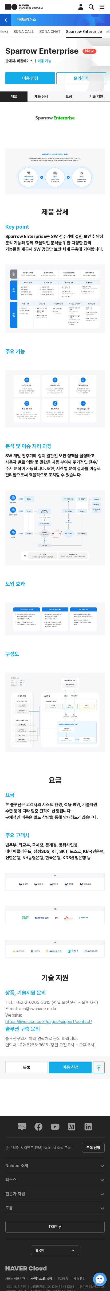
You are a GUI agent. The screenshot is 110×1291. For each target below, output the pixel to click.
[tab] (55, 1165)
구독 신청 (93, 1148)
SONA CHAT (50, 31)
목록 (26, 1067)
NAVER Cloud (26, 1268)
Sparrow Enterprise (84, 31)
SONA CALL (23, 31)
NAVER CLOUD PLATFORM (24, 7)
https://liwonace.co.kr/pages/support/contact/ (48, 1021)
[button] (55, 1165)
